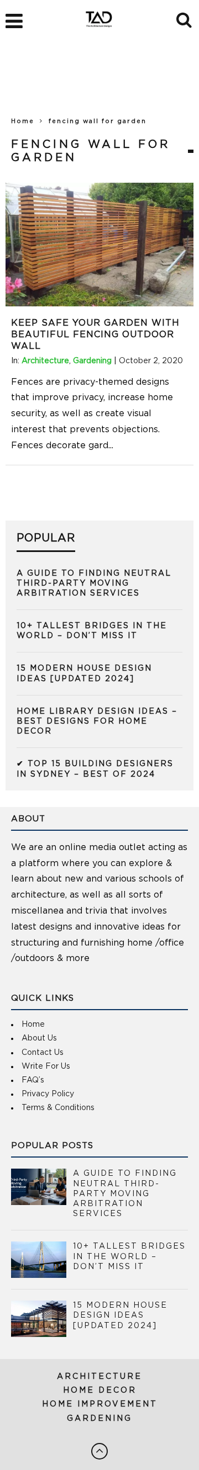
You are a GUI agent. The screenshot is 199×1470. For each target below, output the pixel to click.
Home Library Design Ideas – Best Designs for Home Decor (97, 721)
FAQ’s (33, 1080)
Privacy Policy (48, 1094)
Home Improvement (100, 1404)
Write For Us (46, 1066)
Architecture (45, 361)
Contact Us (43, 1053)
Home (22, 121)
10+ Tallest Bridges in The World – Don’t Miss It (129, 1256)
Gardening (92, 361)
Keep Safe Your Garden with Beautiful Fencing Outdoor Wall (95, 335)
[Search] (184, 18)
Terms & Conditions (58, 1108)
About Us (39, 1038)
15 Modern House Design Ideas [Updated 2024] (120, 1315)
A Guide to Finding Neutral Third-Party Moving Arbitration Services (94, 583)
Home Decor (100, 1390)
